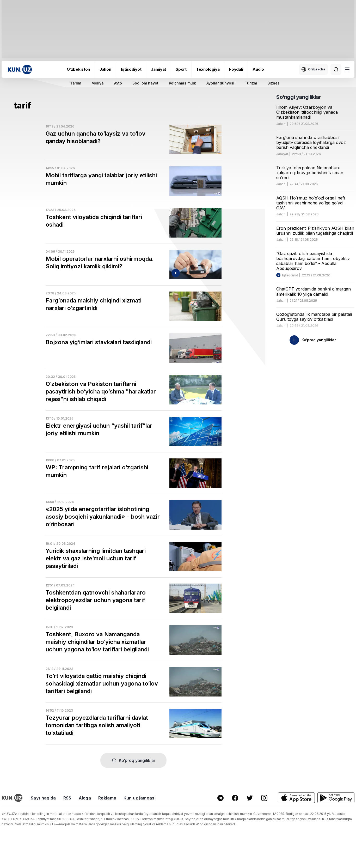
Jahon (105, 69)
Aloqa (85, 798)
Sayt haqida (43, 798)
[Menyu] (347, 69)
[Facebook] (235, 798)
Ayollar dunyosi (220, 83)
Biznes (273, 83)
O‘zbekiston (78, 69)
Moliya (97, 83)
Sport (181, 69)
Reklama (107, 798)
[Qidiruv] (335, 69)
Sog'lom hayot (145, 83)
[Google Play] (335, 797)
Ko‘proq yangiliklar (137, 760)
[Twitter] (250, 798)
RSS (67, 798)
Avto (118, 83)
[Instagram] (264, 798)
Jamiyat (158, 69)
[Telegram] (220, 798)
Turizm (251, 83)
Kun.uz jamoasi (139, 798)
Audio (258, 69)
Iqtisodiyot (131, 69)
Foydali (236, 69)
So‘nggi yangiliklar (298, 97)
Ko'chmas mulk (182, 83)
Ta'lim (75, 83)
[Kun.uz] (20, 69)
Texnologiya (208, 69)
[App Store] (296, 797)
